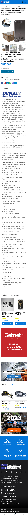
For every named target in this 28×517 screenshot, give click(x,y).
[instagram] (11, 472)
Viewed (23, 516)
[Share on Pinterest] (5, 83)
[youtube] (26, 472)
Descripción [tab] (5, 88)
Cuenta (4, 516)
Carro (14, 515)
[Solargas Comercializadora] (5, 2)
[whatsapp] (21, 472)
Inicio (2, 7)
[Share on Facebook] (2, 83)
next (26, 295)
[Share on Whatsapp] (10, 83)
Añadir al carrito (7, 324)
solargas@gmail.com (5, 480)
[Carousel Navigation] (24, 295)
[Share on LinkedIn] (7, 83)
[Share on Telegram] (15, 83)
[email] (1, 472)
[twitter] (16, 472)
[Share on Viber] (13, 83)
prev (23, 295)
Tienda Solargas (11, 7)
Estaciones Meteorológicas (14, 79)
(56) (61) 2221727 (14, 476)
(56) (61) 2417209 (17, 478)
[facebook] (6, 472)
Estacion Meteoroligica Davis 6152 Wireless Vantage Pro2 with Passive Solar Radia (7, 314)
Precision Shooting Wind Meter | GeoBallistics (20, 313)
